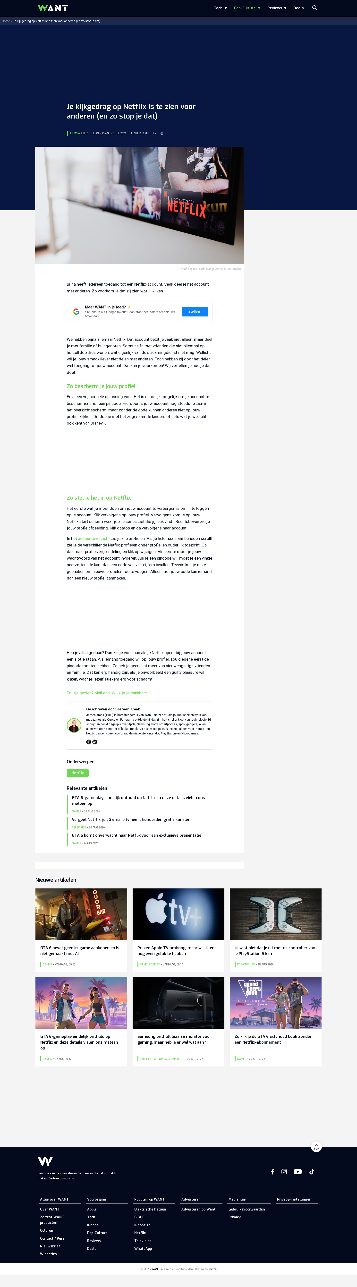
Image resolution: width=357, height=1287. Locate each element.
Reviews (274, 8)
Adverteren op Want (198, 1209)
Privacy (235, 1217)
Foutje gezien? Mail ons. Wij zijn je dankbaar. (107, 692)
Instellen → (195, 311)
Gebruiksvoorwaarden (247, 1209)
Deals (299, 8)
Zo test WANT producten (52, 1220)
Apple (92, 1209)
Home (6, 21)
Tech (218, 8)
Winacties (48, 1254)
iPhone (93, 1225)
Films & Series (79, 133)
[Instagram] (88, 742)
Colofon (46, 1230)
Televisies (142, 1241)
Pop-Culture (245, 8)
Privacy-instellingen (294, 1199)
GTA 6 (139, 1217)
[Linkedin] (94, 742)
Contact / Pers (52, 1238)
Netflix (78, 772)
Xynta (213, 1269)
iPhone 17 (142, 1225)
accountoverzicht (94, 538)
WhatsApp (143, 1248)
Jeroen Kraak (101, 133)
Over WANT (50, 1209)
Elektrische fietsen (150, 1209)
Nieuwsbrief (50, 1246)
